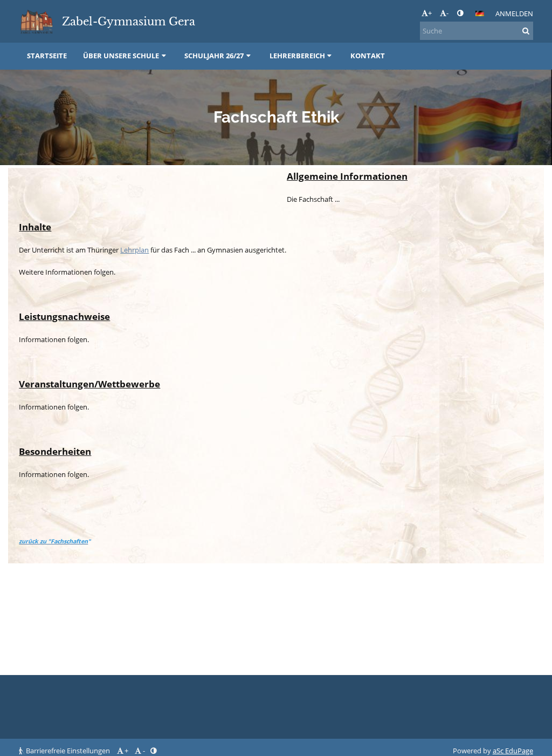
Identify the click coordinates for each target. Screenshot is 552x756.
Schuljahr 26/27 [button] (214, 55)
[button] (460, 13)
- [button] (447, 13)
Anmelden (514, 13)
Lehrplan (134, 250)
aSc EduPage (513, 750)
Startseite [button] (47, 55)
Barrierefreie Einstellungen (68, 750)
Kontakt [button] (367, 55)
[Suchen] (526, 30)
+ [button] (430, 13)
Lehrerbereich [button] (297, 55)
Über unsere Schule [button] (121, 55)
